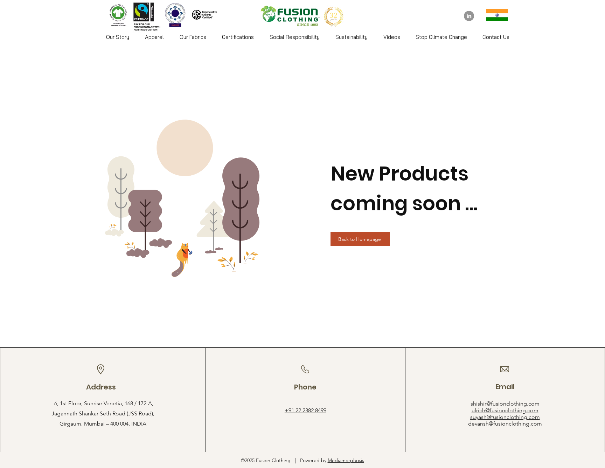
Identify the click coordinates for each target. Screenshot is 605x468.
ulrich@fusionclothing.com (505, 410)
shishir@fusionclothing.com (505, 403)
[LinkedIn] (469, 16)
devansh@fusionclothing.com (505, 423)
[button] (154, 37)
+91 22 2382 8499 (305, 410)
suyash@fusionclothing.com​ (505, 417)
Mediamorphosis (346, 460)
